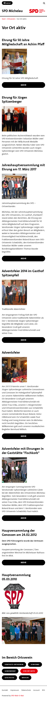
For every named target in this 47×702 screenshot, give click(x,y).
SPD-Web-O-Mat (17, 695)
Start (4, 19)
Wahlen (25, 677)
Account (36, 690)
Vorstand (35, 664)
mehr (23, 85)
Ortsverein (11, 19)
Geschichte (9, 677)
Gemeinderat (10, 671)
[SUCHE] (44, 3)
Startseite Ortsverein (14, 664)
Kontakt (5, 690)
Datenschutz (26, 690)
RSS (43, 690)
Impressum (14, 690)
